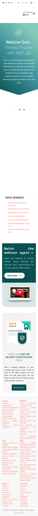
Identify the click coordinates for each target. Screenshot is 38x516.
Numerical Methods (9, 418)
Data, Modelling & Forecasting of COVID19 (28, 427)
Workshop (24, 486)
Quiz (4, 440)
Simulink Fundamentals (10, 407)
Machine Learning (8, 410)
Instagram (24, 503)
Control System (7, 416)
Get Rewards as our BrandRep (18, 209)
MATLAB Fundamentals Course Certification (10, 467)
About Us (5, 486)
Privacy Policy (7, 501)
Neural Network (7, 414)
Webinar (23, 401)
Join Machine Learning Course (18, 212)
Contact (5, 497)
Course (4, 401)
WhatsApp (24, 505)
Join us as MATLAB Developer (18, 220)
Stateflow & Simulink (9, 454)
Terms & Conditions (10, 499)
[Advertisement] (12, 13)
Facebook (24, 499)
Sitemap (5, 505)
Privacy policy (19, 512)
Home (4, 483)
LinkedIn (23, 497)
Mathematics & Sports (10, 447)
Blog (21, 440)
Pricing (4, 488)
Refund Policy (7, 503)
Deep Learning (7, 412)
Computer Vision (8, 462)
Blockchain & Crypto (9, 460)
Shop (22, 494)
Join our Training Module (16, 216)
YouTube (23, 501)
